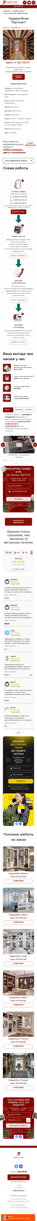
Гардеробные (18, 11)
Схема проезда (18, 1190)
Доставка (19, 410)
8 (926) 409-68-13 (20, 203)
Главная (6, 11)
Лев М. (13, 631)
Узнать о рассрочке (18, 300)
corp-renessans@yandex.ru (18, 1181)
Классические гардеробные (15, 13)
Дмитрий (14, 605)
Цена (7, 410)
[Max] (20, 824)
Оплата (28, 410)
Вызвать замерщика (18, 256)
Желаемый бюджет (20, 491)
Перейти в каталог (18, 342)
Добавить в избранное (18, 1195)
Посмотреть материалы (18, 521)
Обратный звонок (19, 1177)
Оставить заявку (18, 211)
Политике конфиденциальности (19, 787)
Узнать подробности (30, 144)
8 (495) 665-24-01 (20, 200)
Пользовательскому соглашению (20, 789)
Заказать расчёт (18, 76)
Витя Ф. (13, 707)
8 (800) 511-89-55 (20, 197)
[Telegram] (16, 824)
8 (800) (18, 1172)
